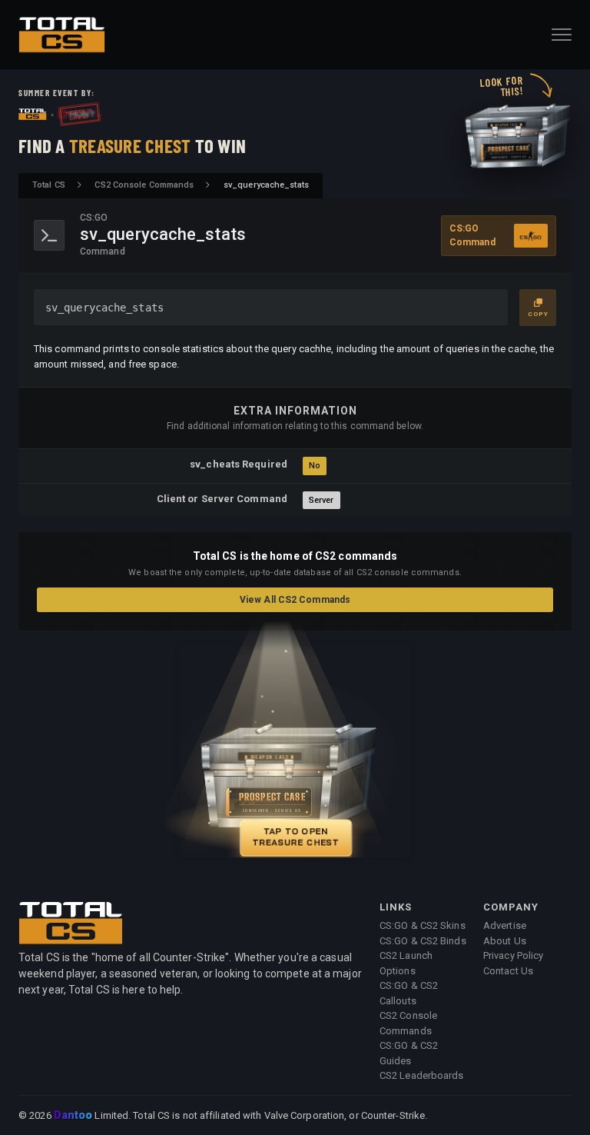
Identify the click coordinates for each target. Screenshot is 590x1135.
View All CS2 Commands (295, 599)
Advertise (504, 925)
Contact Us (508, 971)
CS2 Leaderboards (422, 1075)
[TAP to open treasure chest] (295, 751)
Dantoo (74, 1116)
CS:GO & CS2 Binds (423, 941)
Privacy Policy (513, 955)
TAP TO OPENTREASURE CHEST (290, 836)
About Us (504, 941)
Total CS (48, 185)
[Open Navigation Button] (562, 34)
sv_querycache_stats (104, 307)
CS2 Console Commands (144, 185)
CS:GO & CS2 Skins (423, 925)
